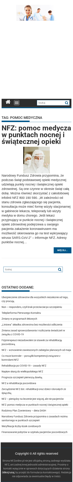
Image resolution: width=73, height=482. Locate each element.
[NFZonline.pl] (8, 101)
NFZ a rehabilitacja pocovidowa (19, 383)
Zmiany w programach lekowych (19, 318)
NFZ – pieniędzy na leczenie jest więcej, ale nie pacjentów (33, 398)
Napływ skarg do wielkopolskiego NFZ (22, 371)
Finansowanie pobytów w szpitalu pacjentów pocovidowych (35, 432)
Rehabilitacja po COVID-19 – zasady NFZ (24, 365)
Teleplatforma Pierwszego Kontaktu (21, 312)
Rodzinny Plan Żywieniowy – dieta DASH (24, 410)
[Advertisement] (36, 60)
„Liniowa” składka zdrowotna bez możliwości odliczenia (32, 324)
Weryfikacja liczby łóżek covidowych (21, 426)
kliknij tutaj (8, 472)
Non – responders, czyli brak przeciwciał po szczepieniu (32, 307)
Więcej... (62, 250)
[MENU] (16, 102)
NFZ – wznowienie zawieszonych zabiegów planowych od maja (36, 350)
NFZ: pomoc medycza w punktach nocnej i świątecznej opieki (36, 135)
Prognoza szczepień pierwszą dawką (22, 377)
